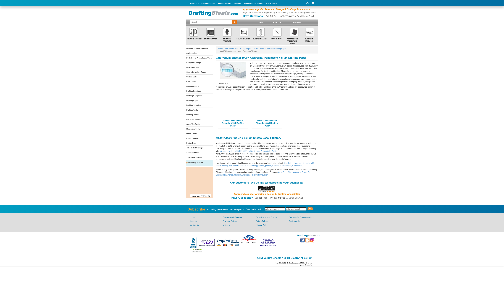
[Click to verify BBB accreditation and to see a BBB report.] (193, 242)
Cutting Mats (276, 39)
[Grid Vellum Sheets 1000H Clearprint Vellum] (233, 73)
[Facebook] (302, 240)
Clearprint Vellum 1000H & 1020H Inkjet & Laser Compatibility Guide (248, 151)
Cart (309, 3)
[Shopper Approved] (200, 195)
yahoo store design (306, 265)
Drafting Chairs (192, 86)
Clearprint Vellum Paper (196, 72)
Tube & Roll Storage (194, 148)
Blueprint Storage (309, 40)
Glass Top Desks (193, 124)
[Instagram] (312, 240)
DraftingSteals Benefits (206, 3)
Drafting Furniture (227, 40)
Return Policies (271, 3)
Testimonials (294, 221)
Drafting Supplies (194, 39)
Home (192, 3)
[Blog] (307, 240)
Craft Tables (191, 82)
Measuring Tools (193, 129)
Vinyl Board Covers (194, 157)
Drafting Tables (243, 39)
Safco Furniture (192, 153)
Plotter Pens (191, 143)
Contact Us (296, 22)
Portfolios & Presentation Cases (292, 41)
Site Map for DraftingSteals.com (302, 217)
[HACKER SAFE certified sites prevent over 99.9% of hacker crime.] (197, 250)
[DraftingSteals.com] (213, 13)
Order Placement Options (253, 3)
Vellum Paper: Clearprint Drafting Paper (269, 48)
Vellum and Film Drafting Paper (238, 48)
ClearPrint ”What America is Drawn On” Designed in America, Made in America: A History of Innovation (263, 173)
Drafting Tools (192, 110)
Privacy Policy (261, 225)
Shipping (237, 3)
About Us (277, 22)
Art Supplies (191, 53)
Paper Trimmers (192, 138)
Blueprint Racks (260, 39)
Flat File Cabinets (193, 119)
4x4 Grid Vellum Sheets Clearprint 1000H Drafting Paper (233, 123)
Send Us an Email (305, 16)
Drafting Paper (210, 39)
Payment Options (224, 3)
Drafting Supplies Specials (197, 48)
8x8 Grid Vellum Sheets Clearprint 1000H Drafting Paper (267, 123)
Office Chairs (191, 134)
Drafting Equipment (194, 96)
